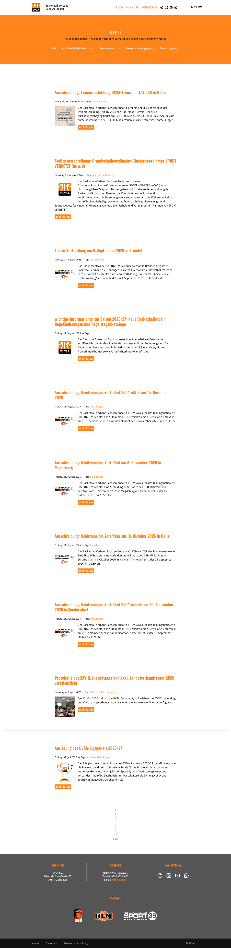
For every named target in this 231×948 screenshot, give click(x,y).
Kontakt (36, 943)
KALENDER (132, 7)
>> (115, 834)
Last (115, 838)
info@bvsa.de (119, 879)
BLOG (119, 7)
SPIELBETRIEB (149, 7)
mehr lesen (86, 127)
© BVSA (190, 943)
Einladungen (167, 48)
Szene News (107, 48)
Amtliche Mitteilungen (75, 48)
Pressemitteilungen (137, 48)
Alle (54, 48)
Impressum (52, 943)
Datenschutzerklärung (76, 943)
